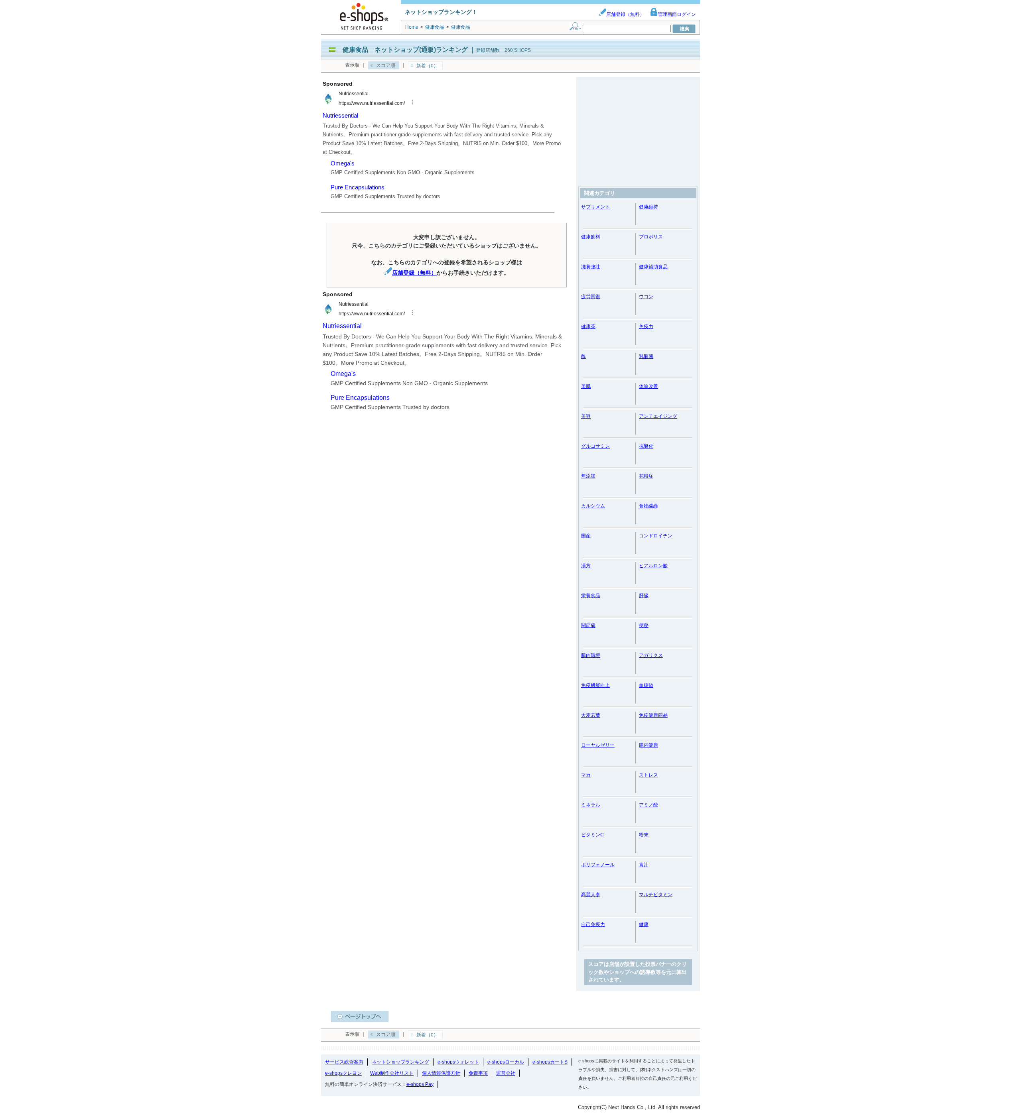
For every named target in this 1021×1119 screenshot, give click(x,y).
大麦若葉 (590, 715)
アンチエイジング (658, 416)
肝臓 (643, 595)
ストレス (648, 775)
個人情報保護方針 (441, 1073)
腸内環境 (590, 655)
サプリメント (595, 207)
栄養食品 (590, 595)
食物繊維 (648, 506)
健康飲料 (590, 237)
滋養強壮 (590, 266)
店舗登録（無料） (625, 14)
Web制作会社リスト (392, 1073)
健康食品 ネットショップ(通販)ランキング (405, 49)
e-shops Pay (420, 1084)
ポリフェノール (598, 864)
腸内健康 (648, 745)
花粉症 (646, 476)
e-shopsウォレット (458, 1062)
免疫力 (646, 326)
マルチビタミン (655, 894)
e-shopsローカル (505, 1062)
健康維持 (648, 207)
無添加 (588, 476)
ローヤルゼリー (598, 745)
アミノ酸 (648, 805)
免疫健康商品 (653, 715)
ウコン (646, 296)
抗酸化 (646, 446)
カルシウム (593, 506)
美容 (586, 416)
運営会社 (505, 1073)
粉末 (643, 835)
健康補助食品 (653, 266)
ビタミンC (592, 835)
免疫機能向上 (595, 685)
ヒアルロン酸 (653, 565)
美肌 (586, 386)
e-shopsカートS (550, 1062)
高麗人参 (590, 894)
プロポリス (651, 237)
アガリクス (651, 655)
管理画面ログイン (677, 14)
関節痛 (588, 625)
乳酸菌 (646, 356)
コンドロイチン (655, 536)
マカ (586, 775)
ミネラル (590, 805)
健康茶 (588, 326)
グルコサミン (595, 446)
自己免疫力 (593, 924)
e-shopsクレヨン (343, 1073)
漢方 (586, 565)
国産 (586, 536)
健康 (643, 924)
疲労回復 (590, 296)
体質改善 (648, 386)
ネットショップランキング (400, 1062)
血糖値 (646, 685)
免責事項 (478, 1073)
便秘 (643, 625)
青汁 (643, 864)
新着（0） (427, 66)
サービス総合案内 (344, 1062)
